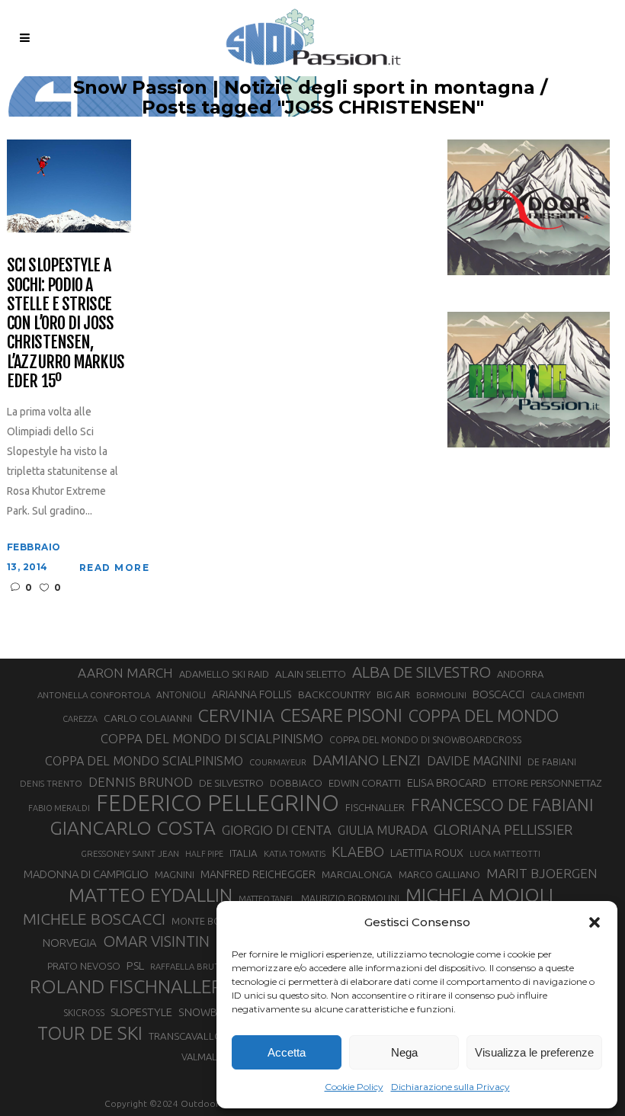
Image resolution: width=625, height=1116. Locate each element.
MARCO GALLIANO (439, 874)
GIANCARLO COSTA (133, 828)
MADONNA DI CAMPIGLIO (86, 873)
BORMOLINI (441, 695)
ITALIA (243, 853)
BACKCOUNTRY (334, 694)
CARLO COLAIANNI (148, 718)
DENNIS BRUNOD (140, 781)
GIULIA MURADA (383, 830)
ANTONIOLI (181, 695)
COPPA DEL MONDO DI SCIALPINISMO (212, 738)
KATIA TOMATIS (294, 853)
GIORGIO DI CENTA (277, 830)
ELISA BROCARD (446, 782)
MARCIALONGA (357, 874)
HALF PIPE (204, 853)
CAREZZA (80, 718)
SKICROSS (83, 1012)
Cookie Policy (354, 1086)
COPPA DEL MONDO (484, 716)
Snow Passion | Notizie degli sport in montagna (304, 88)
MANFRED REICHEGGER (258, 874)
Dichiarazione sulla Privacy (450, 1086)
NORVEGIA (70, 942)
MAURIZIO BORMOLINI (350, 898)
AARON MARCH (125, 672)
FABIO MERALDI (59, 808)
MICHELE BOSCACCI (94, 918)
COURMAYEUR (277, 762)
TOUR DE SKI (90, 1033)
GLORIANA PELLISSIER (503, 829)
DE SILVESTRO (231, 783)
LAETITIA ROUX (426, 852)
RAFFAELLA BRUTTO (191, 966)
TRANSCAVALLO (186, 1036)
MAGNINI (174, 874)
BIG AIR (393, 694)
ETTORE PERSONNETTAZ (546, 783)
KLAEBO (358, 851)
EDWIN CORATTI (365, 783)
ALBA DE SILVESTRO (421, 672)
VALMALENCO (211, 1056)
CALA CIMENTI (557, 695)
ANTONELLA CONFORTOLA (93, 695)
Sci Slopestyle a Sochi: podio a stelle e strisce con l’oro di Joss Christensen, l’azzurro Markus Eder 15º (65, 322)
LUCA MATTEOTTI (505, 853)
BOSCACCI (498, 694)
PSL (135, 965)
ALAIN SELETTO (310, 674)
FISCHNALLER (375, 807)
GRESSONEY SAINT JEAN (130, 853)
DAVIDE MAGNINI (474, 761)
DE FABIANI (551, 762)
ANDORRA (520, 674)
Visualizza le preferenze (534, 1052)
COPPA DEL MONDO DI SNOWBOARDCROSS (425, 739)
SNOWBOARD (212, 1012)
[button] (594, 922)
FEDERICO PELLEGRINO (217, 803)
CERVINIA (236, 715)
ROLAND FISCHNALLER (126, 986)
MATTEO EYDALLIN (150, 895)
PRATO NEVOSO (83, 965)
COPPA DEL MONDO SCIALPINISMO (144, 761)
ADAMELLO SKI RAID (224, 674)
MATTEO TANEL (267, 898)
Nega (404, 1052)
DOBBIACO (296, 783)
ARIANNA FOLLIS (252, 694)
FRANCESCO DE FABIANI (502, 804)
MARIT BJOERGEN (542, 873)
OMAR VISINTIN (156, 941)
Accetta (287, 1052)
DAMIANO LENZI (366, 760)
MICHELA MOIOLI (479, 895)
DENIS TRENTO (51, 783)
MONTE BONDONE (213, 921)
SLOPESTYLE (141, 1011)
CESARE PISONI (341, 716)
